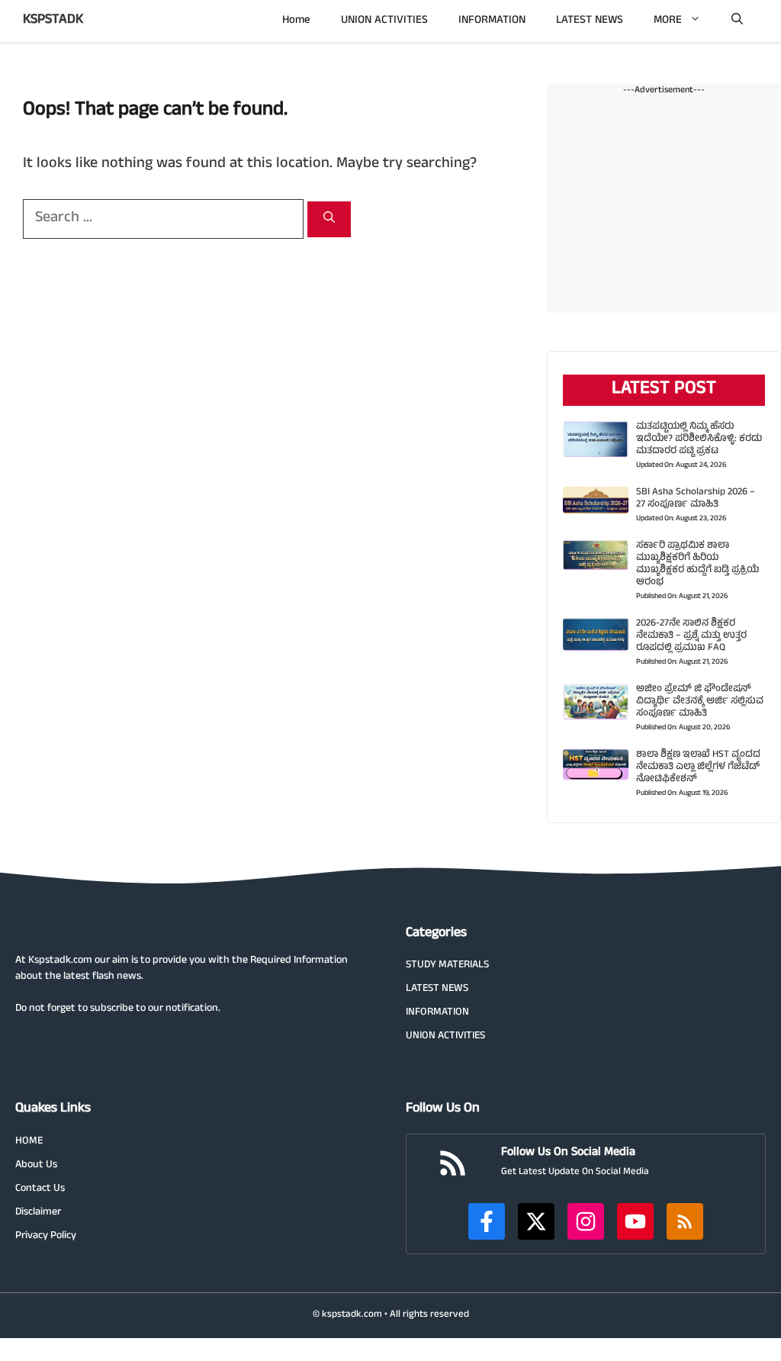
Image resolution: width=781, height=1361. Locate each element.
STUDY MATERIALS (447, 965)
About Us (36, 1165)
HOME (29, 1142)
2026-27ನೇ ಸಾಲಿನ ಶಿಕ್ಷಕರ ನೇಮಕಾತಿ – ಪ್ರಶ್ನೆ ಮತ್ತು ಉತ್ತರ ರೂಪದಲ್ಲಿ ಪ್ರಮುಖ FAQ (691, 636)
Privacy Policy (45, 1236)
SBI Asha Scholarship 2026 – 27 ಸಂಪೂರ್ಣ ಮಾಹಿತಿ (695, 498)
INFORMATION (491, 21)
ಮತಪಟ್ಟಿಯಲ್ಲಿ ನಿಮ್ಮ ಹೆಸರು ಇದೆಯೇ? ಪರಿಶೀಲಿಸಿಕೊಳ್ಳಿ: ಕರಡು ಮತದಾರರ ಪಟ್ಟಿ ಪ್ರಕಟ (699, 439)
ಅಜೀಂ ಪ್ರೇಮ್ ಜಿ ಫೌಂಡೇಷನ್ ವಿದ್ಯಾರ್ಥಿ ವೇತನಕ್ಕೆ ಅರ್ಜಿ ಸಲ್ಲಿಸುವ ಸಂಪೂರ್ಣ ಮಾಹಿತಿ (699, 701)
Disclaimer (38, 1213)
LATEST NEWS (589, 21)
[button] (737, 21)
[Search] (329, 219)
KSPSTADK (53, 20)
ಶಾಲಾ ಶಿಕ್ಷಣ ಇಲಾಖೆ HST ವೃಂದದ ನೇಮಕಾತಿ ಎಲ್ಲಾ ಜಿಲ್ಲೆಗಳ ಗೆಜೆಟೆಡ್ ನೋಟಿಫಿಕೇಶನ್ (698, 767)
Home (296, 21)
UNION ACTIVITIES (384, 21)
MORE (668, 21)
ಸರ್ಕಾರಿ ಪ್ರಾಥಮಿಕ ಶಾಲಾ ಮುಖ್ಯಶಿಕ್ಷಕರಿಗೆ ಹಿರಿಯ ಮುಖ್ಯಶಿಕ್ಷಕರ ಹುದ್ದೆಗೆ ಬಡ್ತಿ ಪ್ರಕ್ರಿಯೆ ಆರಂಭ (697, 564)
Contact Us (40, 1189)
